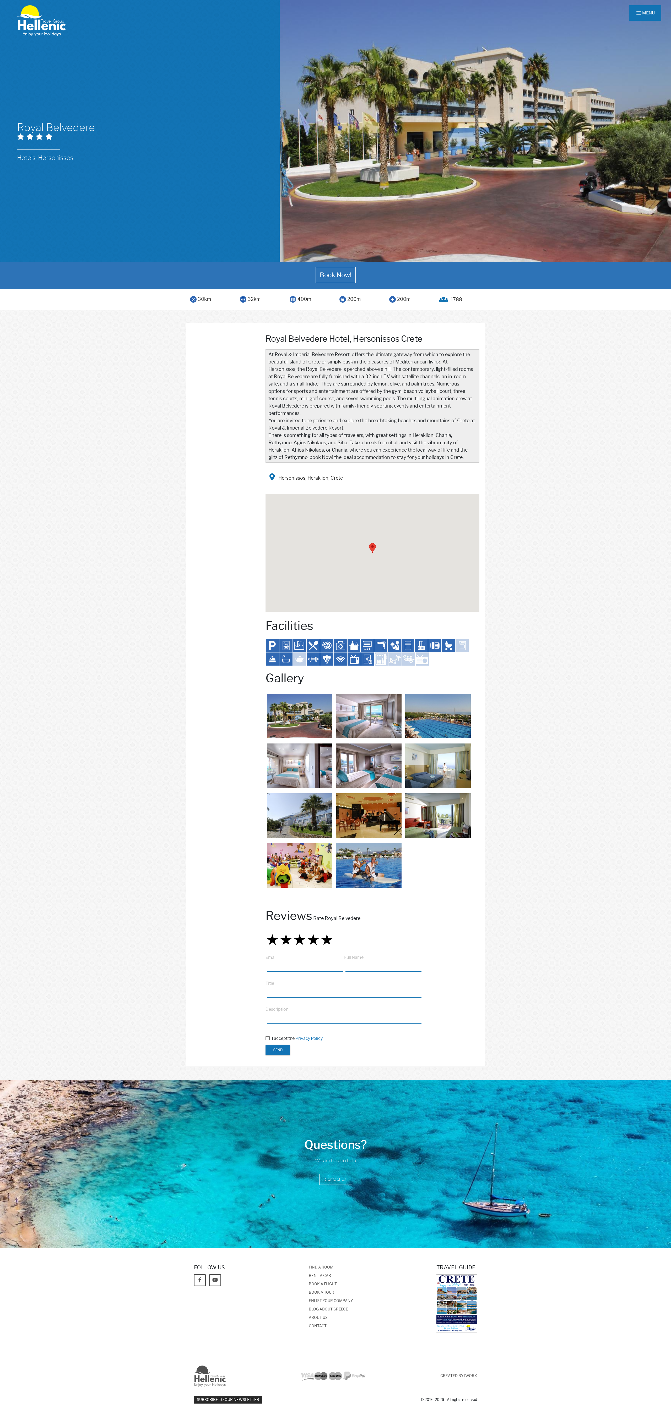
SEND (278, 1050)
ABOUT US (318, 1317)
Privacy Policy (309, 1038)
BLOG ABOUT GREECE (328, 1309)
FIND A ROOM (321, 1267)
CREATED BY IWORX (458, 1376)
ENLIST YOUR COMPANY (331, 1301)
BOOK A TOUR (321, 1292)
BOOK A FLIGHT (323, 1284)
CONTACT (318, 1326)
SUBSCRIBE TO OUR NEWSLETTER (228, 1400)
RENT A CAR (320, 1275)
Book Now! (335, 275)
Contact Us (336, 1179)
